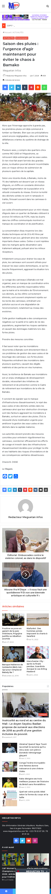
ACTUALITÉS (18, 32)
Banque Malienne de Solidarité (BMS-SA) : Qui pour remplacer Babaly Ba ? (12, 668)
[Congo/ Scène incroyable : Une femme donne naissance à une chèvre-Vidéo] (9, 766)
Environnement (21, 38)
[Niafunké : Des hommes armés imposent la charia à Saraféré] (38, 619)
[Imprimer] (46, 490)
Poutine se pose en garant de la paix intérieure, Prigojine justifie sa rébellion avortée (12, 633)
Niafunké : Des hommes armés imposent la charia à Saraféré (37, 632)
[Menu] (3, 7)
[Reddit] (38, 87)
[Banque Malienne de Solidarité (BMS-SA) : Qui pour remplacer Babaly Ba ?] (13, 654)
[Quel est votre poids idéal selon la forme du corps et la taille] (9, 798)
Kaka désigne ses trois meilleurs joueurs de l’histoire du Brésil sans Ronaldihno (34, 781)
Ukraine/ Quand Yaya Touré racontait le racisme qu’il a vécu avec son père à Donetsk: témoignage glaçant (33, 750)
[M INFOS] (15, 6)
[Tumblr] (24, 87)
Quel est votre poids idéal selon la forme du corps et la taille (33, 794)
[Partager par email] (41, 490)
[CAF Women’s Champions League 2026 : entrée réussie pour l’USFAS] (13, 859)
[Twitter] (11, 87)
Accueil (7, 32)
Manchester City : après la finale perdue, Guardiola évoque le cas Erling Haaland (37, 666)
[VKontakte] (35, 490)
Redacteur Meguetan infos (16, 76)
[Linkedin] (18, 87)
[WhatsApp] (44, 87)
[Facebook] (5, 87)
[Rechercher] (47, 7)
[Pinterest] (31, 87)
